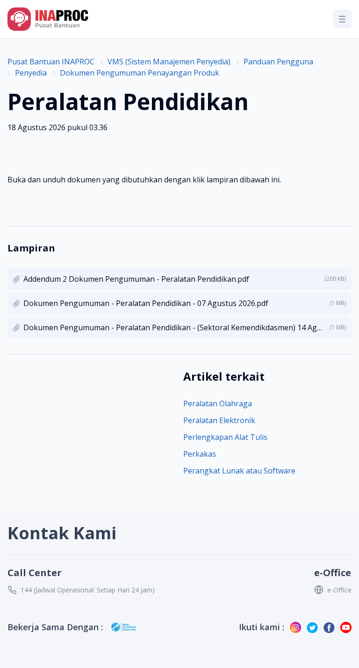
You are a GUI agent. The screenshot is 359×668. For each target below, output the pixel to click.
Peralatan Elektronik (219, 420)
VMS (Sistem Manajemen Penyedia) (169, 61)
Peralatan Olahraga (217, 403)
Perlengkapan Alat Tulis (225, 437)
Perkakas (199, 454)
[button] (342, 19)
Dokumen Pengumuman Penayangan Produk (139, 73)
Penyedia (31, 73)
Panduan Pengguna (278, 61)
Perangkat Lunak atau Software (239, 471)
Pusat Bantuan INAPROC (50, 61)
